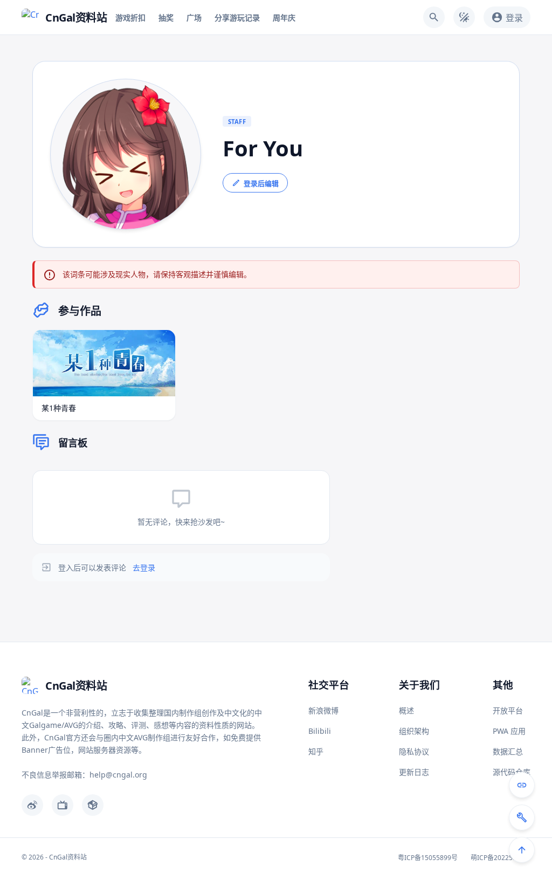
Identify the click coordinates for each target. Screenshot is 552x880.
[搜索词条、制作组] (434, 17)
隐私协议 (414, 751)
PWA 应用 (509, 731)
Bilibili (319, 731)
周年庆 (284, 17)
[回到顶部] (522, 850)
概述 (406, 710)
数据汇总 (508, 751)
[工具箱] (522, 817)
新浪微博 (323, 710)
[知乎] (93, 805)
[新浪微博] (32, 805)
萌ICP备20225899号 (500, 857)
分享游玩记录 (237, 17)
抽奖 (166, 17)
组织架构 (414, 731)
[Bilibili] (62, 805)
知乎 (315, 751)
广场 (194, 17)
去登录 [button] (144, 567)
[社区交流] (522, 785)
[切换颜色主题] (464, 17)
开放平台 (508, 710)
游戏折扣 (130, 17)
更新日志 (414, 772)
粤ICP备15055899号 (428, 857)
